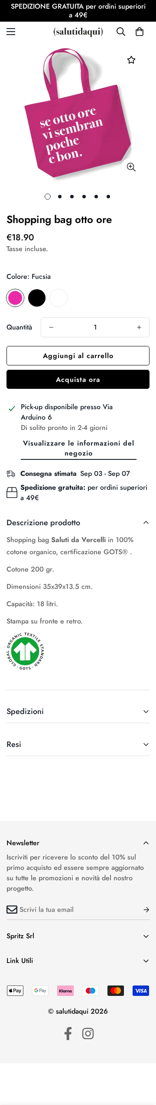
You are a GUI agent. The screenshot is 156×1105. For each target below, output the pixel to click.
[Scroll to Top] (140, 1059)
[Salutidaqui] (78, 32)
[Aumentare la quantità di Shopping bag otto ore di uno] (139, 327)
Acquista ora (78, 379)
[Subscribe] (140, 909)
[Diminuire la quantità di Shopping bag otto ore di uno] (51, 327)
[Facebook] (68, 1033)
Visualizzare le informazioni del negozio (78, 448)
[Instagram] (88, 1033)
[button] (140, 32)
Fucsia (15, 298)
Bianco (58, 298)
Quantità (19, 327)
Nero (37, 298)
